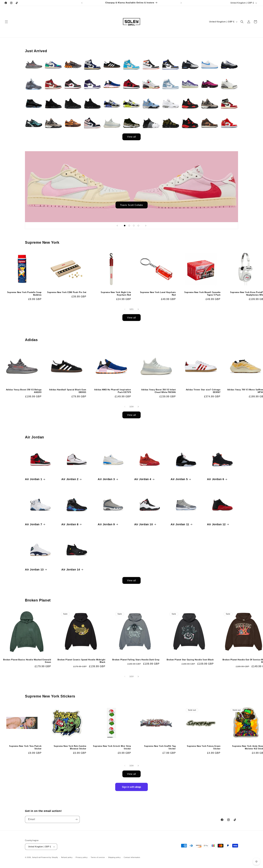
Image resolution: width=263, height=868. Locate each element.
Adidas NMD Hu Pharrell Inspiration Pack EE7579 (112, 391)
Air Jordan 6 (215, 479)
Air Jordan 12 (216, 524)
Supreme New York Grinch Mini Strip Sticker (112, 747)
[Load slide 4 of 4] (138, 225)
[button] (6, 21)
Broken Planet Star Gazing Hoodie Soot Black (190, 660)
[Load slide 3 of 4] (134, 225)
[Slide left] (124, 309)
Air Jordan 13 (34, 569)
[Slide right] (138, 309)
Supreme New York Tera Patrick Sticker (25, 747)
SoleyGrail (36, 857)
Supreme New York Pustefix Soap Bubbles (24, 293)
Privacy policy (82, 857)
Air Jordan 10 (143, 524)
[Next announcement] (181, 3)
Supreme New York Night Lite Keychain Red (116, 293)
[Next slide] (145, 225)
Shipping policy (114, 857)
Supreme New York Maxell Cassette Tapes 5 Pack (202, 293)
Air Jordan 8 (69, 524)
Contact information (132, 857)
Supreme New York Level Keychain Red (158, 293)
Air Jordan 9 (106, 524)
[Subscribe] (76, 819)
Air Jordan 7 (33, 524)
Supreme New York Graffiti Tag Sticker (160, 747)
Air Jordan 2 (69, 479)
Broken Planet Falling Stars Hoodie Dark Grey (135, 660)
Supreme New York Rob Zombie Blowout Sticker (70, 747)
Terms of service (98, 857)
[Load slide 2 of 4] (129, 225)
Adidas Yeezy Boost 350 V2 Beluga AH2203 (24, 391)
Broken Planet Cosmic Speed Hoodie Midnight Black (81, 661)
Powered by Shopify (49, 857)
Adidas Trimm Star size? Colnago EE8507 (203, 391)
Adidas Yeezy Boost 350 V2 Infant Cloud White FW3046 (158, 391)
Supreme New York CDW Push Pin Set (66, 292)
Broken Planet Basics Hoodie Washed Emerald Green (27, 661)
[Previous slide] (117, 225)
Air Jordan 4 (142, 479)
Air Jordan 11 (180, 524)
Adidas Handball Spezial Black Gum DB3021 (67, 391)
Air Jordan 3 (106, 479)
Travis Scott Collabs (131, 205)
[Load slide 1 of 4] (124, 225)
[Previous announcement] (82, 3)
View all (131, 136)
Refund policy (67, 857)
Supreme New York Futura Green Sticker (203, 747)
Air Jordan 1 (33, 479)
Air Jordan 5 (179, 479)
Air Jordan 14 (70, 569)
